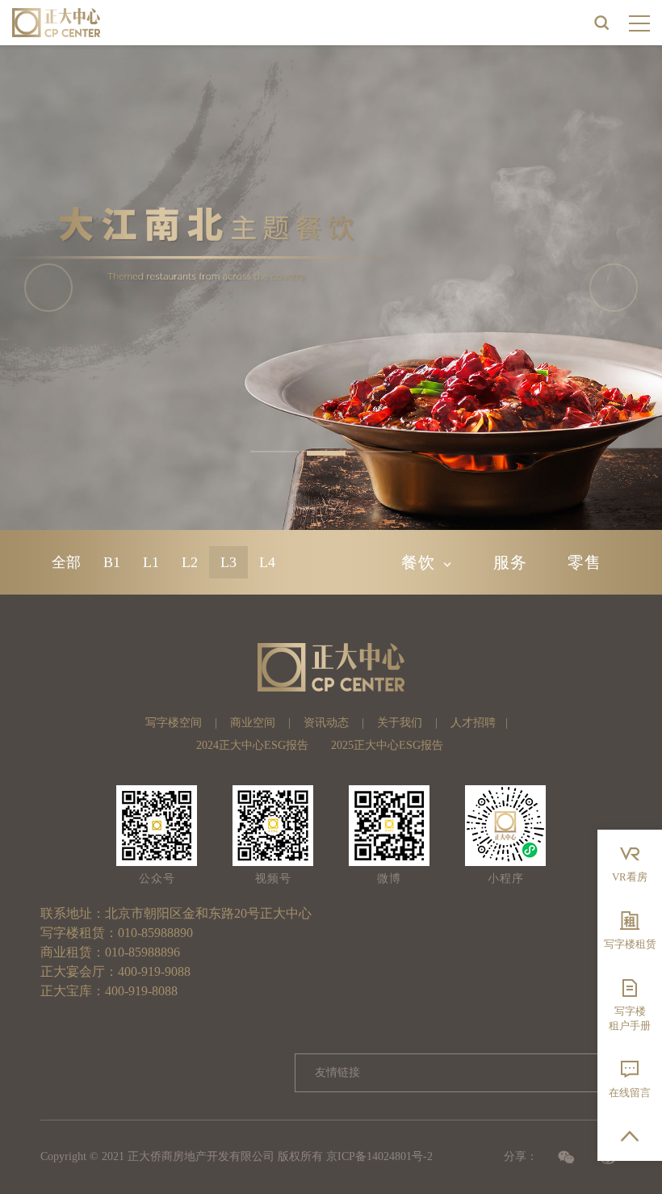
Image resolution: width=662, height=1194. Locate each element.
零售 (584, 562)
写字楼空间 (173, 723)
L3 (228, 562)
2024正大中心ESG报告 (252, 745)
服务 (510, 562)
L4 (267, 562)
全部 (66, 562)
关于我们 (399, 723)
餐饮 (418, 562)
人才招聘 (473, 723)
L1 (151, 562)
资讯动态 (326, 723)
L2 (190, 562)
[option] (331, 287)
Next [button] (613, 287)
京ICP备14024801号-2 (379, 1156)
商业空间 (252, 723)
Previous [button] (48, 287)
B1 (111, 562)
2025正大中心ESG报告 (387, 745)
